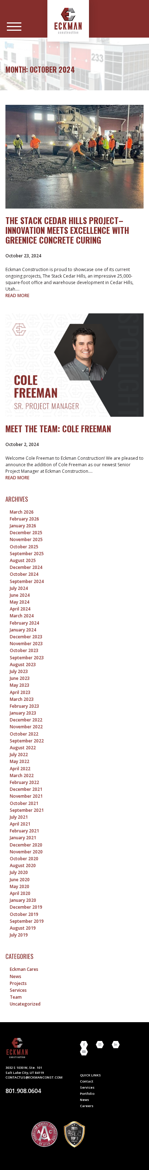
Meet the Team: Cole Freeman (58, 429)
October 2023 (24, 650)
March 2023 (22, 699)
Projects (18, 983)
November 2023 (26, 643)
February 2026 (24, 519)
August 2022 (23, 748)
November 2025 (26, 539)
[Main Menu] (14, 26)
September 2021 (27, 810)
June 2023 (20, 678)
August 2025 (23, 560)
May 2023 (19, 685)
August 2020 (23, 865)
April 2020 (20, 893)
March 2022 (22, 775)
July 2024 (19, 588)
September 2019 (27, 921)
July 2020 (19, 872)
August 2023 (23, 664)
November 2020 (26, 852)
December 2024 (26, 567)
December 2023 (26, 637)
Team (16, 997)
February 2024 (24, 623)
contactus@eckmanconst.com (34, 1077)
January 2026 (23, 526)
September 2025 (27, 553)
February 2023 (24, 706)
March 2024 (22, 616)
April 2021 (20, 824)
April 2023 (20, 692)
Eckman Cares (24, 969)
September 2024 (27, 581)
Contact (86, 1081)
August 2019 (23, 928)
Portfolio (87, 1093)
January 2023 (23, 713)
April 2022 (20, 769)
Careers (86, 1105)
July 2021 (19, 817)
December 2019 (26, 907)
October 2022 (24, 734)
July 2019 (19, 935)
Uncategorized (25, 1004)
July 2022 (19, 754)
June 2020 (20, 880)
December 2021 (26, 789)
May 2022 (19, 761)
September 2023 (27, 658)
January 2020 (23, 900)
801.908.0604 (23, 1091)
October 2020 (24, 859)
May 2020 (19, 886)
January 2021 (23, 838)
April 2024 (20, 609)
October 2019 (24, 914)
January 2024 (23, 630)
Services (18, 990)
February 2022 (24, 782)
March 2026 (22, 512)
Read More (17, 295)
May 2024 (19, 602)
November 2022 (26, 727)
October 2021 (24, 803)
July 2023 (19, 671)
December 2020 (26, 845)
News (15, 976)
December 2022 (26, 720)
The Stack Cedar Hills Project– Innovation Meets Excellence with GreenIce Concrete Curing (67, 230)
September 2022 (27, 741)
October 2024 (24, 574)
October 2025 (24, 547)
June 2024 (20, 595)
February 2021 (24, 831)
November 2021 (26, 796)
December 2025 (26, 533)
